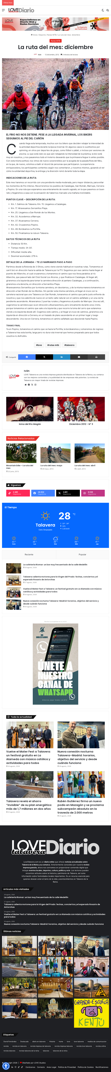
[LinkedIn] (61, 357)
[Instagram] (35, 384)
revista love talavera (84, 1046)
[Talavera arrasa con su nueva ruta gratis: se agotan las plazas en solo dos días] (55, 1008)
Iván (39, 55)
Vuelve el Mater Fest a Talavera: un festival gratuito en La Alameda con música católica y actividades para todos (28, 757)
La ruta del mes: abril (85, 465)
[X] (44, 357)
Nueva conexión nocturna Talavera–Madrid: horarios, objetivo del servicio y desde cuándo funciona (77, 757)
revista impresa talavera (64, 1046)
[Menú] (3, 11)
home (61, 1041)
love (39, 345)
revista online (101, 1046)
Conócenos (30, 1067)
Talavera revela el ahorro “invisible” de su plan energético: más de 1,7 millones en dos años (29, 805)
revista (6, 1046)
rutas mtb (54, 345)
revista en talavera (19, 1046)
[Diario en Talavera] (21, 10)
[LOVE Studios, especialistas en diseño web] (55, 24)
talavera (70, 345)
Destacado (24, 1041)
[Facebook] (27, 357)
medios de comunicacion (97, 1041)
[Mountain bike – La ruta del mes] (21, 453)
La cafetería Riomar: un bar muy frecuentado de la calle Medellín (55, 564)
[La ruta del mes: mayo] (55, 453)
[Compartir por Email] (79, 357)
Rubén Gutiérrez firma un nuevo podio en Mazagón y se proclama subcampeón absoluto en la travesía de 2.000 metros (81, 807)
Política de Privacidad (67, 1067)
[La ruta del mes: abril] (90, 453)
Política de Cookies (86, 1067)
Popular (82, 554)
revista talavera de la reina (29, 1051)
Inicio (34, 35)
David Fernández (10, 1041)
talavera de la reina (60, 1051)
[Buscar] (107, 11)
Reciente (29, 554)
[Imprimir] (96, 357)
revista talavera (9, 1051)
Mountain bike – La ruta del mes (19, 466)
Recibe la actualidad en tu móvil (55, 622)
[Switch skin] (103, 11)
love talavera (79, 1041)
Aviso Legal (51, 1067)
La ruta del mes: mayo (51, 465)
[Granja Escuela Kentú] (91, 1013)
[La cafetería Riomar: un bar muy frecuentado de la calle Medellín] (13, 568)
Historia (52, 1041)
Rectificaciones (102, 1067)
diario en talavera (38, 1041)
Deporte (42, 35)
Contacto (41, 1067)
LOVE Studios (40, 1063)
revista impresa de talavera (40, 1046)
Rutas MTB (51, 35)
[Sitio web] (25, 384)
